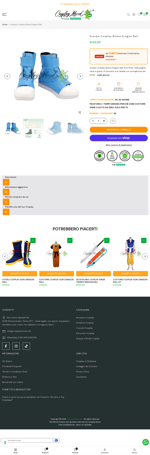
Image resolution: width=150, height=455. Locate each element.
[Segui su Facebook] (6, 346)
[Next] (80, 76)
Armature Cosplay (85, 322)
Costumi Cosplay (84, 328)
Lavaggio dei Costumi (86, 366)
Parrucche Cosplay (85, 333)
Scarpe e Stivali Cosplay (88, 338)
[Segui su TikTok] (26, 346)
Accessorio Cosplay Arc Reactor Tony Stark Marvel (36, 441)
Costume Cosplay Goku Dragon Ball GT (130, 280)
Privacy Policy (82, 371)
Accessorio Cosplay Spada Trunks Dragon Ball (90, 280)
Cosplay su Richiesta (86, 361)
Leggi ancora (103, 74)
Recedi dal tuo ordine (12, 382)
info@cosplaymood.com (19, 331)
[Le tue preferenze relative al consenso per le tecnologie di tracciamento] (5, 442)
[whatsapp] (145, 442)
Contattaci (81, 377)
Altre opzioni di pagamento (119, 145)
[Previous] (7, 76)
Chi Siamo (7, 361)
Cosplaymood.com (74, 419)
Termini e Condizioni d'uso (14, 371)
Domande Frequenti (11, 366)
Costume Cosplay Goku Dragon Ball (56, 280)
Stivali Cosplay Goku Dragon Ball (18, 280)
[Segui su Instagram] (16, 346)
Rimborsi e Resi (9, 377)
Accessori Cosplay (85, 317)
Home (4, 24)
